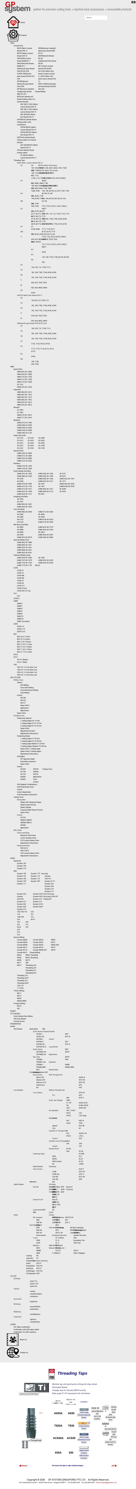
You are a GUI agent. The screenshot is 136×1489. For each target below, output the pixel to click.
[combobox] (96, 17)
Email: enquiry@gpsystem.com (106, 1482)
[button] (30, 163)
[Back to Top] (132, 1485)
